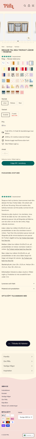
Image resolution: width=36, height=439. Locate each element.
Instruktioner (6, 390)
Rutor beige (3, 86)
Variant (4, 109)
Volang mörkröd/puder (17, 92)
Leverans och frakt (8, 284)
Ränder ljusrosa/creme (22, 63)
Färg (11, 59)
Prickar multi (13, 81)
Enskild (5, 115)
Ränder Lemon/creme (3, 69)
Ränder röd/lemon (17, 69)
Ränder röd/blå (27, 69)
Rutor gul (13, 86)
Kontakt (4, 393)
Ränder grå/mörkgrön (31, 69)
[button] (28, 435)
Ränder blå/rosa (3, 75)
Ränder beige (8, 75)
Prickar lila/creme (31, 75)
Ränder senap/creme (13, 63)
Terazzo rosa (22, 81)
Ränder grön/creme (17, 63)
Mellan (12, 103)
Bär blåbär (3, 63)
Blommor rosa (27, 86)
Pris (3, 122)
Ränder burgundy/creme (8, 69)
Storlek (4, 99)
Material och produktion (10, 289)
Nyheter (17, 47)
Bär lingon (8, 63)
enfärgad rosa (22, 92)
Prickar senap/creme (8, 81)
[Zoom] (28, 38)
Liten (5, 103)
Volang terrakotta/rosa (13, 92)
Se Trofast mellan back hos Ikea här (19, 249)
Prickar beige (17, 81)
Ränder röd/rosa (22, 69)
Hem (3, 47)
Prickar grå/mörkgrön (22, 75)
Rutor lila (8, 86)
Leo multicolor (13, 75)
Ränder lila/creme (27, 63)
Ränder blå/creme (31, 63)
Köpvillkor (5, 403)
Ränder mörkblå (13, 69)
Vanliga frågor (6, 396)
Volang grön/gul (31, 86)
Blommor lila (22, 86)
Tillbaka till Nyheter (19, 343)
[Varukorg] (29, 6)
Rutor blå (31, 81)
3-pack (14, 114)
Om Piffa (4, 400)
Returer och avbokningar (9, 406)
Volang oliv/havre (8, 92)
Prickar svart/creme (27, 75)
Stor (20, 103)
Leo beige (17, 75)
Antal (4, 149)
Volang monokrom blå (3, 92)
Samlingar (9, 47)
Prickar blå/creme (3, 81)
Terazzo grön (27, 81)
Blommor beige (17, 86)
